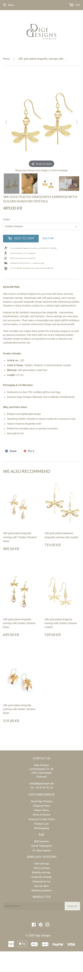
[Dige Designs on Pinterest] (40, 925)
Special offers (41, 886)
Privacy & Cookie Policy (42, 819)
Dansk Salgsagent (41, 845)
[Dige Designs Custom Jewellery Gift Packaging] (69, 183)
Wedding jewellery (41, 890)
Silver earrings (42, 868)
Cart (77, 4)
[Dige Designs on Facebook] (34, 925)
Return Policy (41, 810)
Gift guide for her (41, 881)
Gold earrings (41, 863)
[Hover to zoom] (41, 120)
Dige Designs (41, 765)
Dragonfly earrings (41, 877)
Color (6, 219)
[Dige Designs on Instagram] (47, 925)
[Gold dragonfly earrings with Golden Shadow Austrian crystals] (11, 183)
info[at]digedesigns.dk (42, 783)
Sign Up (72, 906)
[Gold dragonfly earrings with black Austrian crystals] (48, 183)
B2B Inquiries (41, 841)
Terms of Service (41, 814)
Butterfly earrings (41, 872)
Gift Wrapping (41, 828)
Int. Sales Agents (41, 850)
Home (6, 58)
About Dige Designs (42, 801)
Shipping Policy (41, 805)
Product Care (41, 823)
